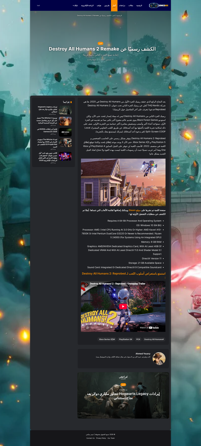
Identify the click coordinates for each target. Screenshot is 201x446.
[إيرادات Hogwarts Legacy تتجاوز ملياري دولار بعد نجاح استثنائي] (65, 110)
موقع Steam (135, 210)
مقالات (131, 5)
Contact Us (90, 438)
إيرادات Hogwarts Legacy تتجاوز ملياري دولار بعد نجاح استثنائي (123, 396)
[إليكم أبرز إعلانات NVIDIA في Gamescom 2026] (65, 132)
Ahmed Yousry (143, 353)
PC (137, 339)
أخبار (114, 5)
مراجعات (122, 5)
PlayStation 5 (125, 339)
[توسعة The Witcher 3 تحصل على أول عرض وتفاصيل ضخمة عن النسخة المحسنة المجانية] (65, 121)
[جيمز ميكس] (158, 5)
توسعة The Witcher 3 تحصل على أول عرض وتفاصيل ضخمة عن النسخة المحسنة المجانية (47, 120)
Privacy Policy (101, 438)
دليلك (76, 5)
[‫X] (146, 360)
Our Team (111, 438)
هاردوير (106, 5)
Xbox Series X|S (106, 339)
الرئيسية (139, 5)
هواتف (99, 5)
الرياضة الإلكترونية (87, 5)
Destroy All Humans (153, 339)
